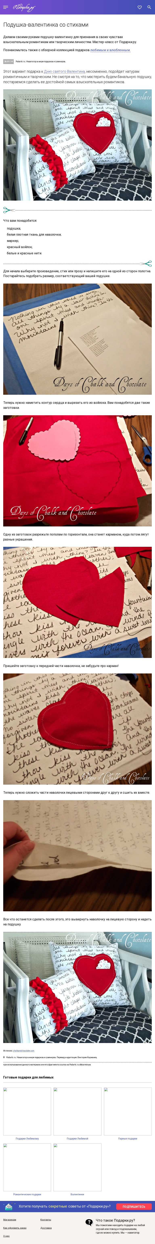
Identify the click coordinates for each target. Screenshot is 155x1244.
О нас (6, 1236)
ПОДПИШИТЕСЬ (134, 1206)
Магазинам (9, 1220)
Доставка (46, 1228)
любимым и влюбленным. (110, 50)
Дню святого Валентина (64, 71)
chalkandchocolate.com (23, 1051)
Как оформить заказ (14, 1228)
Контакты (45, 1220)
